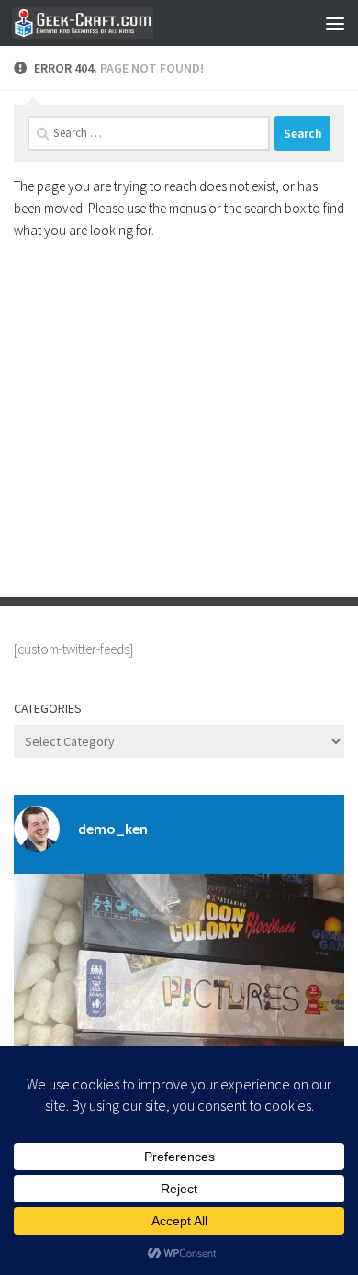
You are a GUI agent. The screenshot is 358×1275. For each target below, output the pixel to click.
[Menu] (335, 23)
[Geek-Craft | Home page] (106, 23)
